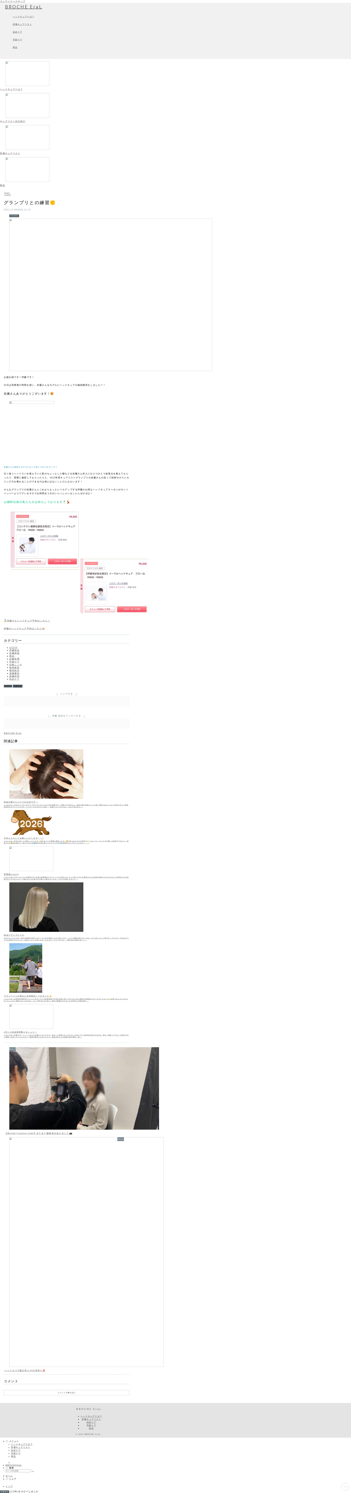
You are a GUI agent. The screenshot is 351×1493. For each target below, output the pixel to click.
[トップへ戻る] (345, 1487)
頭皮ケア (91, 1422)
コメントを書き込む (67, 1392)
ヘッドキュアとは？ (91, 1416)
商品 (91, 1428)
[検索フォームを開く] (13, 55)
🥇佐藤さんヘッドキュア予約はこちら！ (27, 621)
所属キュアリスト (91, 1419)
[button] (33, 1471)
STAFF (8, 686)
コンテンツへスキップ (13, 1)
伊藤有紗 (18, 686)
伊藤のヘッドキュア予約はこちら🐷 (24, 628)
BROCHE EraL (13, 1465)
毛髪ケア (91, 1425)
